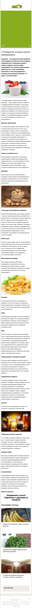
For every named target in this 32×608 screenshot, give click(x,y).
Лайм (11, 599)
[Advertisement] (16, 27)
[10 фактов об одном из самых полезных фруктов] (16, 515)
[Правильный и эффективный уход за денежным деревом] (16, 541)
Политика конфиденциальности (10, 602)
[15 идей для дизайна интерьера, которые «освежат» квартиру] (16, 566)
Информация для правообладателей (11, 604)
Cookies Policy (16, 606)
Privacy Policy (26, 604)
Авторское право (25, 602)
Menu (3, 46)
